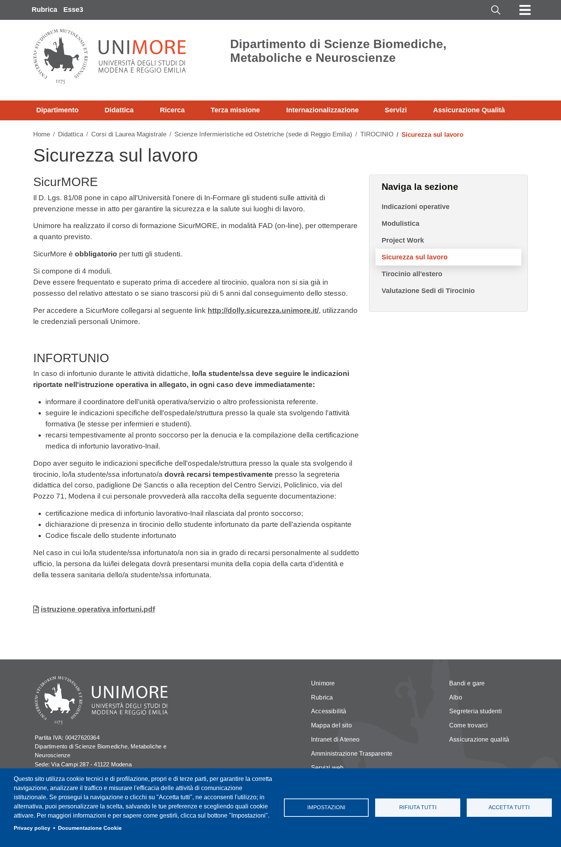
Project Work (403, 240)
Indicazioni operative (416, 207)
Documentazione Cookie (90, 828)
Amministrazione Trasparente (351, 753)
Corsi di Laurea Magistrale (128, 134)
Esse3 (73, 9)
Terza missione (235, 110)
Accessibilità (329, 711)
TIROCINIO (376, 134)
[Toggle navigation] (525, 10)
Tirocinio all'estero (412, 274)
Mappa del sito (331, 725)
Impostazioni (326, 807)
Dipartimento (57, 110)
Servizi (396, 110)
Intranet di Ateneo (335, 739)
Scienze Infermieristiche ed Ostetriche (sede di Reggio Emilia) (263, 134)
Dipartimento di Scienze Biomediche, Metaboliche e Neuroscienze (338, 51)
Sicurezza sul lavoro (415, 257)
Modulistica (400, 223)
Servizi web (327, 767)
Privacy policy (32, 828)
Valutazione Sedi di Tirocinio (428, 291)
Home (41, 134)
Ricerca (172, 110)
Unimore (323, 683)
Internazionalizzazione (322, 110)
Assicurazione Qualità (469, 110)
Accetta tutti (509, 807)
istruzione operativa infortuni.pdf (98, 609)
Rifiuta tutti (418, 807)
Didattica (119, 110)
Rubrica (44, 9)
